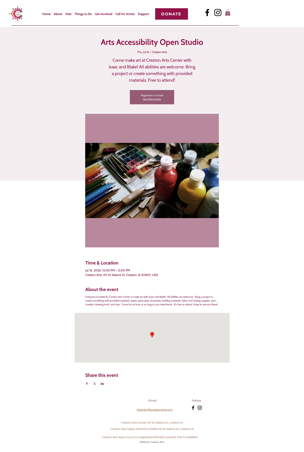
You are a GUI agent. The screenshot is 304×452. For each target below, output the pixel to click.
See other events (152, 99)
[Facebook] (207, 12)
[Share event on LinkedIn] (102, 383)
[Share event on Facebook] (86, 383)
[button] (227, 12)
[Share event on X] (94, 383)
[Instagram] (218, 12)
